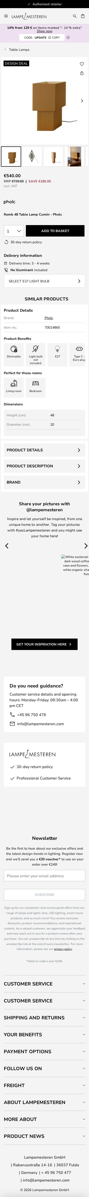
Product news (24, 1136)
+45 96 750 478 (31, 714)
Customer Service (28, 983)
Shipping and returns (34, 1017)
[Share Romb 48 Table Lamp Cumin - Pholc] (81, 73)
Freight (14, 1085)
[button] (11, 156)
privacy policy (63, 949)
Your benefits (23, 1034)
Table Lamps (19, 49)
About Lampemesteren (35, 1102)
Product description (30, 466)
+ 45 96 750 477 (56, 1172)
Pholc (49, 317)
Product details (25, 450)
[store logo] (31, 16)
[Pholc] (34, 202)
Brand (13, 482)
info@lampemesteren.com (40, 723)
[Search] (75, 16)
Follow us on (23, 1068)
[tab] (44, 983)
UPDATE (42, 37)
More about (20, 1119)
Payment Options (27, 1051)
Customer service (28, 1000)
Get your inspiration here (41, 644)
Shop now (44, 31)
